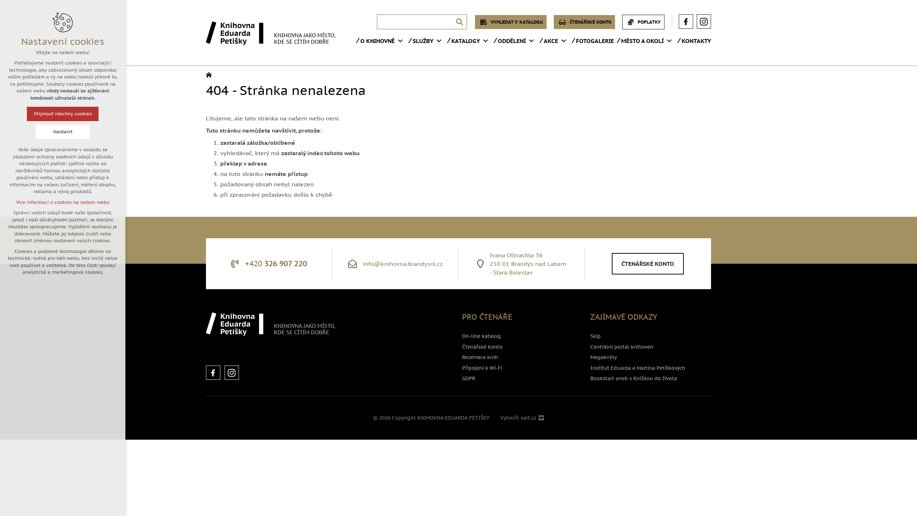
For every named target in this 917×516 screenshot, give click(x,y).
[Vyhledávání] (422, 22)
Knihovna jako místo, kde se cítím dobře (304, 38)
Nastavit (62, 132)
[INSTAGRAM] (232, 373)
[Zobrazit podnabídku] (400, 41)
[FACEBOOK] (213, 373)
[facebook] (686, 21)
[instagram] (704, 21)
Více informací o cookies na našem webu (62, 202)
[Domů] (210, 74)
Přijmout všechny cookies (63, 114)
